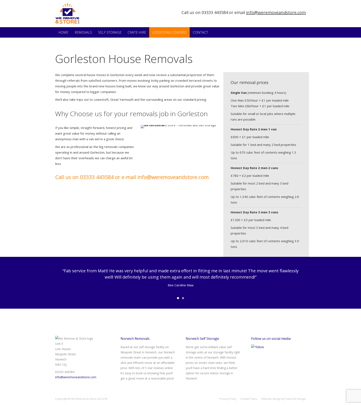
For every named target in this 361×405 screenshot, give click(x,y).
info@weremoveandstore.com (276, 12)
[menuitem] (63, 32)
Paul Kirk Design (295, 399)
